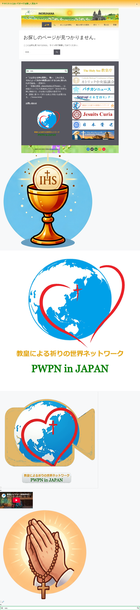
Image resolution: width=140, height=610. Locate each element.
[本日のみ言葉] (48, 249)
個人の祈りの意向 (82, 25)
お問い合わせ (31, 103)
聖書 (114, 25)
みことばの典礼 (66, 25)
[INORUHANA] (88, 149)
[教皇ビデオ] (50, 488)
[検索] (57, 52)
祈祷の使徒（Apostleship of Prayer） (46, 86)
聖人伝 (106, 25)
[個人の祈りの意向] (45, 599)
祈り (95, 25)
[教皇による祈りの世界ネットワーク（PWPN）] (70, 390)
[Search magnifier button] (65, 71)
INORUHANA (46, 13)
